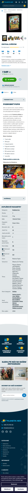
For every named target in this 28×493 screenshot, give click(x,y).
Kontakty (5, 463)
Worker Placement (15, 304)
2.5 (13, 255)
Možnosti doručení (9, 85)
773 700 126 (8, 425)
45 (13, 246)
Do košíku (11, 80)
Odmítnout (7, 489)
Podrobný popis (5, 66)
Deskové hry (5, 443)
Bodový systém (6, 465)
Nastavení (14, 484)
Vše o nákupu (6, 472)
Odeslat (24, 395)
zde (22, 480)
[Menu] (25, 2)
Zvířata (14, 292)
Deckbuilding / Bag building (16, 299)
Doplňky (4, 456)
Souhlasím (21, 489)
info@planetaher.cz (9, 428)
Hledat (25, 6)
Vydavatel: (6, 57)
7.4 (13, 250)
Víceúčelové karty (17, 307)
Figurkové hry (6, 451)
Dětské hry (5, 449)
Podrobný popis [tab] (8, 99)
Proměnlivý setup (17, 301)
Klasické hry (5, 453)
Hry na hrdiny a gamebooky (9, 447)
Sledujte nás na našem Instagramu (14, 363)
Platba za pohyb (17, 308)
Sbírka (17, 296)
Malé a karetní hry (7, 445)
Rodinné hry (16, 210)
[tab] (14, 199)
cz (13, 230)
